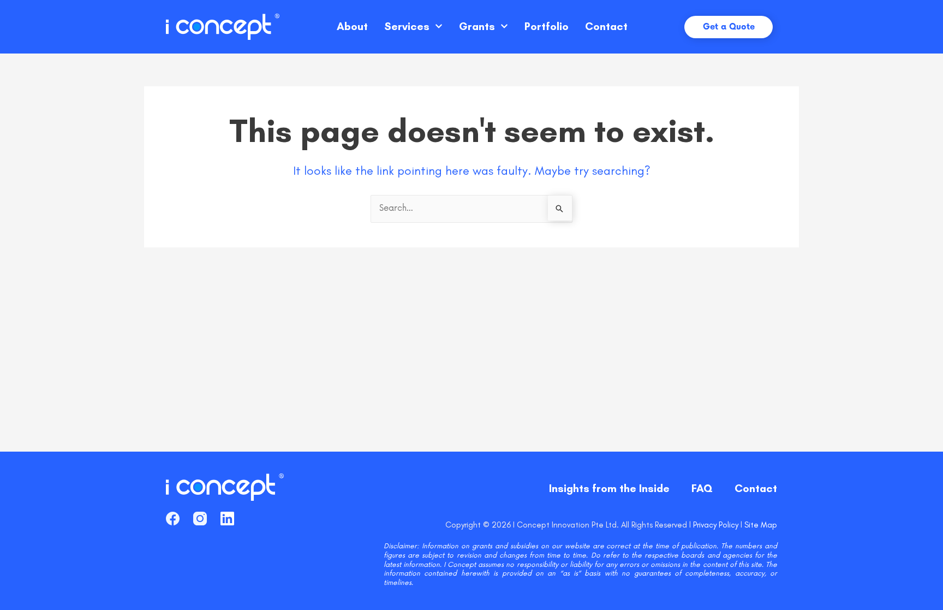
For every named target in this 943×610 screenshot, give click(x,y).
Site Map (760, 525)
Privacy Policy (715, 525)
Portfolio (546, 26)
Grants (477, 26)
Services (406, 26)
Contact (606, 26)
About (352, 26)
